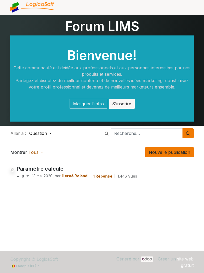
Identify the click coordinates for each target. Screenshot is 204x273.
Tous (34, 152)
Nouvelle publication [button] (169, 152)
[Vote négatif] (27, 176)
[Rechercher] (188, 133)
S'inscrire (121, 103)
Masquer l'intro (88, 103)
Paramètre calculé (40, 169)
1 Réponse (103, 176)
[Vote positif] (19, 176)
